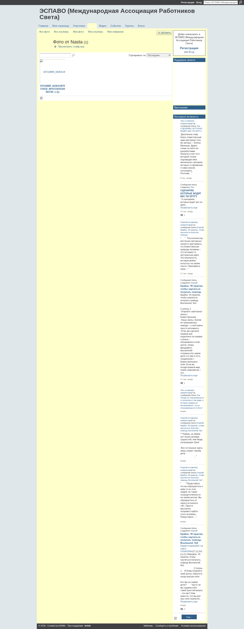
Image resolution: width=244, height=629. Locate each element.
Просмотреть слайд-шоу (71, 46)
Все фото (44, 31)
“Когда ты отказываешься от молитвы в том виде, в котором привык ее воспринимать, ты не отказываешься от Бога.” (192, 403)
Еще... (189, 617)
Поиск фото (73, 55)
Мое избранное (115, 31)
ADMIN (61, 626)
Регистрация (187, 2)
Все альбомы (61, 31)
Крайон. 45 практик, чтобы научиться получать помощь (192, 232)
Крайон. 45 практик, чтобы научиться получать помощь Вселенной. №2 (192, 428)
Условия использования (193, 626)
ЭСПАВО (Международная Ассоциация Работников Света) (117, 13)
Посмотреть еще (189, 207)
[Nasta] (45, 48)
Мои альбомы (95, 31)
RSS (41, 98)
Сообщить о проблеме (167, 626)
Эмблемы (148, 626)
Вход (199, 2)
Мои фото (78, 31)
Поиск (240, 2)
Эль (182, 121)
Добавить (166, 32)
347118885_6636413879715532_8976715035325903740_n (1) (52, 89)
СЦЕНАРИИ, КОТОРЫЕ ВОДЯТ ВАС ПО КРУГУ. (190, 193)
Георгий (183, 222)
